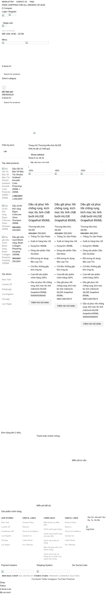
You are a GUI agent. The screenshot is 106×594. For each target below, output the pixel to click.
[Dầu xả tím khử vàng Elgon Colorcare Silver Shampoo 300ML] (6, 218)
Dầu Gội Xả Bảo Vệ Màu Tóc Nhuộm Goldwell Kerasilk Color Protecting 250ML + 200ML (18, 180)
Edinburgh (7, 289)
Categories (7, 125)
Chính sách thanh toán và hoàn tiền (53, 535)
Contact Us (27, 536)
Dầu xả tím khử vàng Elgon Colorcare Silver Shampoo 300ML (17, 214)
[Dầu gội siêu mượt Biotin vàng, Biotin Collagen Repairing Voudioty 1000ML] (6, 250)
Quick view (31, 308)
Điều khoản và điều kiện (51, 523)
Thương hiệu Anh (46, 145)
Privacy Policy (28, 522)
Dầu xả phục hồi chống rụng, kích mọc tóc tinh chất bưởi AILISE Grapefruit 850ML (39, 212)
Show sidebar (37, 155)
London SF (7, 284)
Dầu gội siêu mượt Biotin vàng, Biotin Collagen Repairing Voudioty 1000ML (18, 246)
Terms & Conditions (30, 531)
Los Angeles (7, 294)
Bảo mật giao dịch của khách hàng (53, 548)
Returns (25, 527)
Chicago (6, 299)
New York (6, 279)
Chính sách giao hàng (53, 529)
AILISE (31, 230)
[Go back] (5, 114)
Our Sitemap (27, 545)
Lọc (5, 151)
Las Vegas (7, 304)
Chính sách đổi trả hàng (51, 541)
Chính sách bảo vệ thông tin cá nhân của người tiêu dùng (52, 556)
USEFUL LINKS (29, 518)
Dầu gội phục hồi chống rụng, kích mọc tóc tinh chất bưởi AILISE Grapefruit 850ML (65, 212)
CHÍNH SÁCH (49, 518)
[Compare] (31, 199)
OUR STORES (7, 518)
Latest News (27, 540)
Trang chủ (33, 145)
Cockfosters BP (7, 531)
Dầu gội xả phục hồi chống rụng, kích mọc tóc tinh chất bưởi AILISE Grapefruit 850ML (91, 212)
